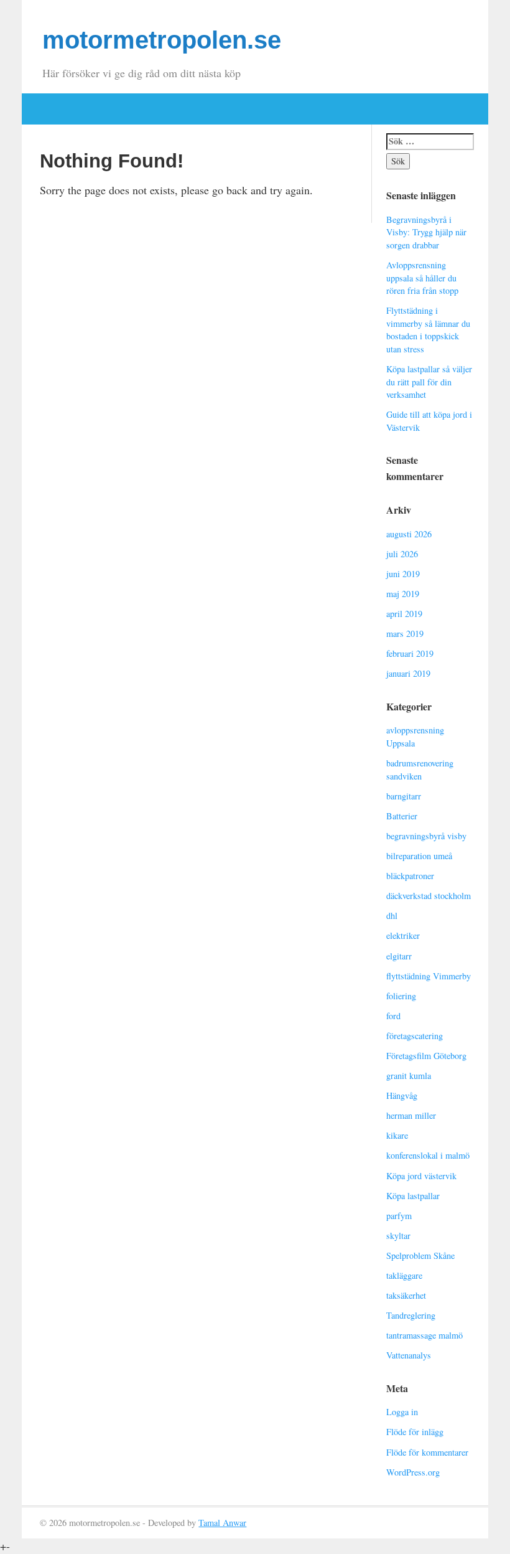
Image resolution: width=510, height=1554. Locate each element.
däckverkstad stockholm (428, 896)
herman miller (411, 1115)
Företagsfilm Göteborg (426, 1056)
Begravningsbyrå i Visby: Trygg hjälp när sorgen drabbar (426, 232)
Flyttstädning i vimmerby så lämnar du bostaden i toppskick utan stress (428, 329)
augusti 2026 (409, 534)
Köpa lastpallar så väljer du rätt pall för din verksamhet (429, 381)
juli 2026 (402, 554)
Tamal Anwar (222, 1522)
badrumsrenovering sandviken (419, 769)
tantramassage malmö (424, 1335)
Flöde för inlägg (414, 1432)
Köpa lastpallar (413, 1196)
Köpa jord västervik (421, 1176)
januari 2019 (408, 673)
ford (393, 1016)
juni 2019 (403, 574)
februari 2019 (410, 653)
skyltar (398, 1235)
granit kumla (408, 1075)
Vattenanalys (408, 1355)
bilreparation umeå (419, 856)
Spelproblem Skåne (420, 1255)
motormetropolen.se (161, 40)
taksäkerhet (406, 1295)
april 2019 (404, 613)
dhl (391, 915)
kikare (397, 1135)
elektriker (403, 935)
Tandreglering (410, 1315)
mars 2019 (405, 633)
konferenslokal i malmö (428, 1155)
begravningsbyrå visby (426, 836)
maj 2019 (402, 594)
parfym (399, 1216)
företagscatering (414, 1036)
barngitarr (403, 796)
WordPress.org (413, 1472)
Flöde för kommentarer (427, 1452)
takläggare (404, 1275)
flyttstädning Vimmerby (428, 976)
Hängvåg (401, 1095)
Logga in (402, 1412)
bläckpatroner (410, 876)
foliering (401, 996)
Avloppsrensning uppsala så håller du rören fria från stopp (422, 277)
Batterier (401, 816)
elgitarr (399, 956)
